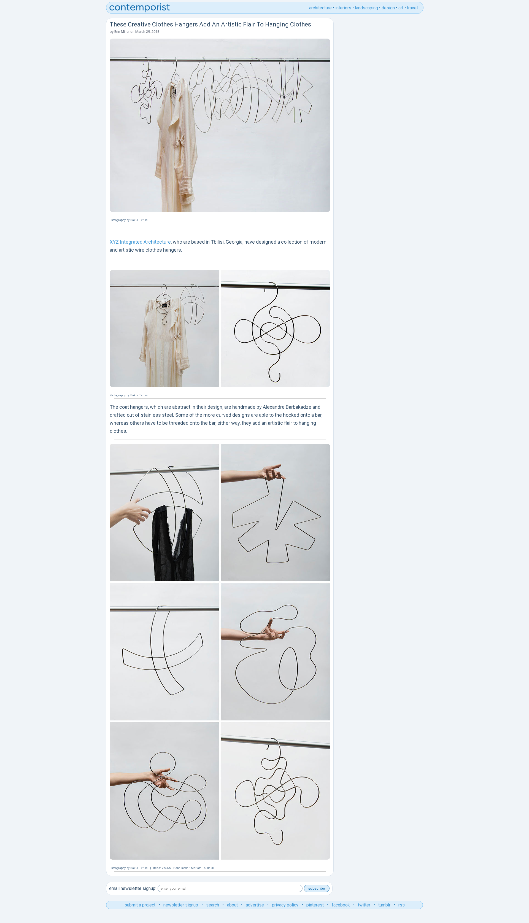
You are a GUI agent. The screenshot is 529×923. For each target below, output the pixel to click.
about (232, 905)
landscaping (366, 7)
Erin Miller (121, 31)
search (212, 905)
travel (412, 7)
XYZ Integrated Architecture (140, 242)
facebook (341, 905)
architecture (320, 7)
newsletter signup (180, 905)
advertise (255, 905)
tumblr (384, 905)
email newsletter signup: (132, 888)
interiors (343, 7)
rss (401, 905)
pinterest (315, 905)
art (400, 7)
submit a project (140, 905)
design (388, 7)
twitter (364, 905)
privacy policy (285, 905)
